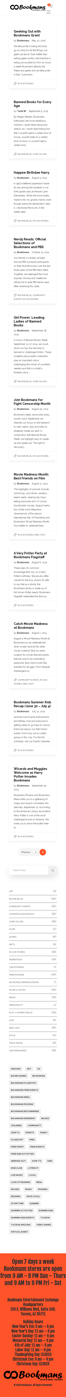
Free (32, 1139)
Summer (34, 1203)
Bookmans (23, 40)
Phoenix (42, 1189)
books (45, 1118)
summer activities (22, 1210)
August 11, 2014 (40, 483)
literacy (33, 1168)
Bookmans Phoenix (22, 1104)
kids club (16, 1168)
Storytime (17, 1203)
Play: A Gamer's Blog (20, 1012)
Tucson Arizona (20, 1225)
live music (17, 1175)
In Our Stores (25, 83)
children (16, 1125)
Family (43, 1132)
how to (36, 1161)
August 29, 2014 (40, 409)
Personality (16, 1005)
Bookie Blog (25, 154)
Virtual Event (19, 1232)
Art (11, 891)
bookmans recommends (25, 1111)
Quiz (11, 1020)
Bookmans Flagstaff (23, 1083)
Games (12, 937)
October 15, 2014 (40, 252)
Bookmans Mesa (20, 1097)
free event (17, 1147)
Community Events (28, 680)
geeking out (18, 1161)
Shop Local (33, 1196)
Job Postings (16, 967)
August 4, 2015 (39, 178)
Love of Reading (20, 1182)
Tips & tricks (16, 1043)
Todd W (22, 111)
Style (12, 1035)
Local (32, 1175)
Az (38, 1069)
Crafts (15, 1132)
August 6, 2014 (39, 562)
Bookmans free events (24, 1090)
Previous (25, 852)
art (29, 1069)
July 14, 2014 (38, 711)
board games (18, 1076)
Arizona (16, 1069)
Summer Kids (46, 1210)
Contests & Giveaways (21, 914)
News (12, 997)
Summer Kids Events (22, 1217)
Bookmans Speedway (23, 1118)
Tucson (45, 1217)
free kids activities (22, 1154)
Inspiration (15, 959)
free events (37, 1147)
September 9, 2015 (38, 111)
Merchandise (16, 974)
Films (12, 929)
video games (44, 1225)
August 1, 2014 (39, 633)
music (28, 1189)
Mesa (39, 1182)
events (29, 1132)
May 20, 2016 (39, 40)
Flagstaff (17, 1139)
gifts (12, 944)
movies (15, 1189)
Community (34, 1125)
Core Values (40, 154)
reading (15, 1196)
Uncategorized (18, 1050)
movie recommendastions (24, 982)
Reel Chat (40, 535)
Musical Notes (17, 990)
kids (49, 1161)
